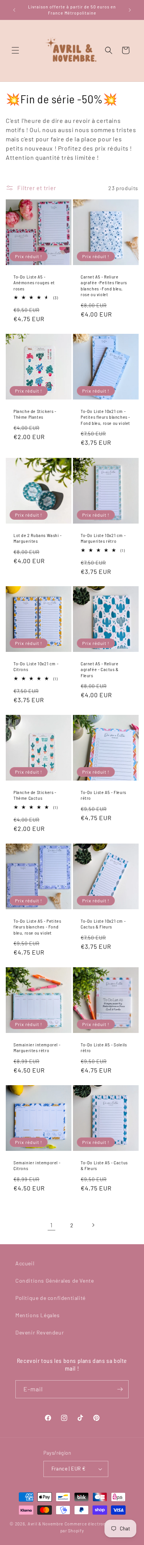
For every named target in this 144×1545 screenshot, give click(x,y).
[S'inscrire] (119, 1389)
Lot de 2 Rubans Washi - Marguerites (37, 538)
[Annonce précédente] (14, 10)
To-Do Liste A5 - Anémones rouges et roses (34, 282)
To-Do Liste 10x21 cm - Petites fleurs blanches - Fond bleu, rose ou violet (105, 417)
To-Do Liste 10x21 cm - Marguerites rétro (103, 538)
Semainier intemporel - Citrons (36, 1165)
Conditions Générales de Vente (54, 1280)
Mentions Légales (37, 1315)
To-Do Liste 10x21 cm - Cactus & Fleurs (103, 923)
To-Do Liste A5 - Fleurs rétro (103, 795)
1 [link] (51, 1225)
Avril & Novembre (45, 1523)
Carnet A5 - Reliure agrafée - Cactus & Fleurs (100, 669)
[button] (15, 50)
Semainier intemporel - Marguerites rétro (36, 1047)
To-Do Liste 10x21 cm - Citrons (35, 666)
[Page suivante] (92, 1225)
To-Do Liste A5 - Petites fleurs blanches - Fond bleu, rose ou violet (37, 926)
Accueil (24, 1263)
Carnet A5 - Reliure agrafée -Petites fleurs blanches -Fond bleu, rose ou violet (104, 285)
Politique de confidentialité (50, 1298)
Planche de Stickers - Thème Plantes (34, 414)
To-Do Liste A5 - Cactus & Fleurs (104, 1165)
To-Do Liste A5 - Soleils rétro (104, 1047)
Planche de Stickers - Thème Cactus (34, 795)
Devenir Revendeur (39, 1332)
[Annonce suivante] (129, 10)
